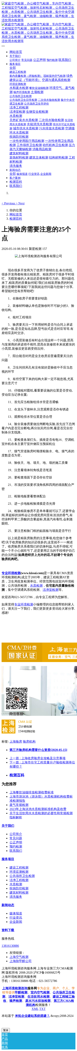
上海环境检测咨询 (14, 988)
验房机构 (29, 741)
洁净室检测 (50, 589)
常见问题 (15, 838)
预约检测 (15, 846)
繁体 (5, 1030)
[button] (9, 203)
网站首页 (15, 52)
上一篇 (37, 758)
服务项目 (8, 859)
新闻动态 (8, 905)
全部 (12, 67)
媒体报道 (15, 913)
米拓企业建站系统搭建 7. (32, 1015)
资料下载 (8, 930)
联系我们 (15, 850)
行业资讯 (15, 917)
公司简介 (15, 834)
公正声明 (15, 842)
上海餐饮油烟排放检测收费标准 (31, 792)
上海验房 (15, 741)
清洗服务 (15, 896)
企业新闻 (15, 921)
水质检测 (36, 585)
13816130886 (10, 945)
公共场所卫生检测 (22, 876)
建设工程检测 (18, 867)
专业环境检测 (11, 573)
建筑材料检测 (18, 892)
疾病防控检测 (18, 888)
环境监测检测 (18, 871)
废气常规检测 (18, 805)
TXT (42, 1009)
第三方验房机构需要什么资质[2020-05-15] (38, 750)
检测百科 (15, 218)
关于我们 (8, 825)
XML (35, 1009)
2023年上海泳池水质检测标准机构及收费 (37, 809)
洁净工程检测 (18, 880)
